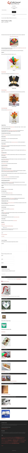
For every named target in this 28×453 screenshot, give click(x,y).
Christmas (18, 437)
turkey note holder (10, 182)
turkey (7, 138)
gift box (15, 438)
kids (5, 229)
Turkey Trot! (14, 54)
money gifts (21, 440)
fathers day (9, 438)
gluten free (23, 438)
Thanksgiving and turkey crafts (10, 202)
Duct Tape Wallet (3, 358)
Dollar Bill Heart (3, 310)
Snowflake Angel (3, 418)
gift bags (13, 438)
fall (4, 229)
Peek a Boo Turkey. (16, 73)
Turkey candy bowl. (12, 198)
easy (4, 438)
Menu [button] (14, 15)
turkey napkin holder (5, 154)
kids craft (16, 440)
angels (8, 437)
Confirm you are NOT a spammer (6, 269)
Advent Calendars (5, 437)
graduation (2, 440)
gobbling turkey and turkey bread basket (8, 170)
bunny (10, 437)
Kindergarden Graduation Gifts (6, 329)
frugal (11, 438)
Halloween (10, 440)
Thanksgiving (10, 229)
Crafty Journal (14, 2)
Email (2, 259)
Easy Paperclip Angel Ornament (5, 295)
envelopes (6, 438)
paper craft (7, 441)
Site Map (2, 445)
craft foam (21, 437)
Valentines (17, 443)
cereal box (13, 437)
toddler (14, 443)
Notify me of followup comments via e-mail (6, 253)
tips (12, 443)
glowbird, (5, 212)
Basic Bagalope (3, 371)
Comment (2, 243)
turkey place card (5, 163)
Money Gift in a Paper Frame (6, 320)
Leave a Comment (6, 22)
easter (2, 438)
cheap (14, 437)
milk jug (19, 440)
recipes (20, 441)
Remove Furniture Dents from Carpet (5, 394)
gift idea (17, 438)
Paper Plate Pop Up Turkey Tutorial (14, 36)
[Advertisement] (6, 29)
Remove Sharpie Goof (4, 405)
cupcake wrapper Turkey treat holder (12, 130)
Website (2, 262)
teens (8, 443)
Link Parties (2, 236)
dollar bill (24, 437)
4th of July (2, 437)
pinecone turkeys (5, 145)
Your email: (14, 8)
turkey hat (7, 189)
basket (9, 437)
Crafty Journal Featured (4, 234)
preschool (7, 229)
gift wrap (20, 438)
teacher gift (5, 443)
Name (2, 255)
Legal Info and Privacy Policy (4, 428)
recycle (22, 441)
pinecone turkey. (15, 220)
